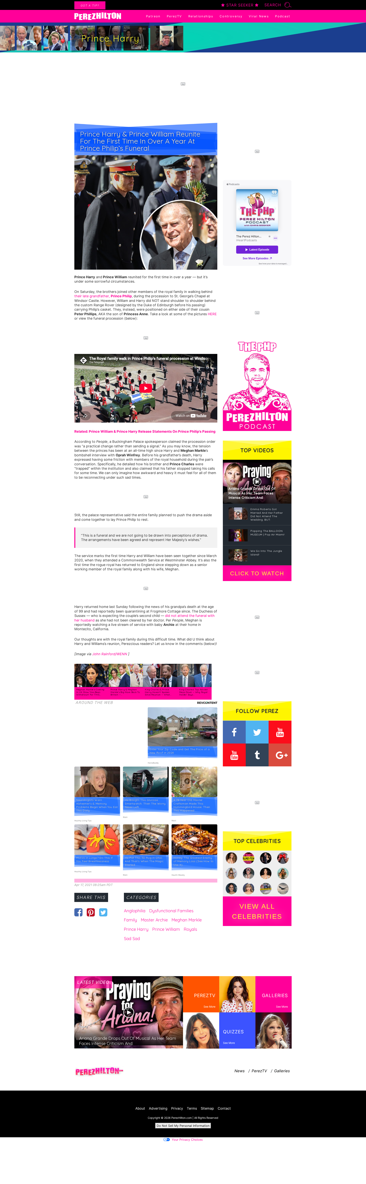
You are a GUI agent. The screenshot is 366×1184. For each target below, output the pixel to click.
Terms (192, 1108)
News (239, 1071)
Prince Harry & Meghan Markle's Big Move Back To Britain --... (125, 692)
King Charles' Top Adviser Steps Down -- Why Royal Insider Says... (193, 692)
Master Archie (154, 920)
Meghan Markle (187, 920)
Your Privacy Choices (187, 1139)
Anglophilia (134, 910)
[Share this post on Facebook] (78, 912)
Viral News (259, 16)
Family (130, 920)
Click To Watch (257, 573)
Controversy (231, 16)
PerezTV (174, 16)
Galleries (282, 1071)
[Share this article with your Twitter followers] (103, 912)
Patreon (153, 16)
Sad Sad (132, 938)
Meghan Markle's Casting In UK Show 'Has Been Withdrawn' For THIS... (90, 692)
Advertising (158, 1108)
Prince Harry (136, 929)
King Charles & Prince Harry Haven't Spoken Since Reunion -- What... (158, 692)
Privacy (177, 1108)
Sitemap (207, 1108)
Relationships (200, 16)
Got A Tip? (90, 5)
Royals (190, 929)
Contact (224, 1108)
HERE (212, 314)
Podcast (282, 16)
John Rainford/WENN (110, 654)
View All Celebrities (257, 911)
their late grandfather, (103, 296)
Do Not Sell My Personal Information (183, 1126)
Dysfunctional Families (171, 910)
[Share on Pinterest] (91, 912)
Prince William (166, 929)
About (140, 1108)
